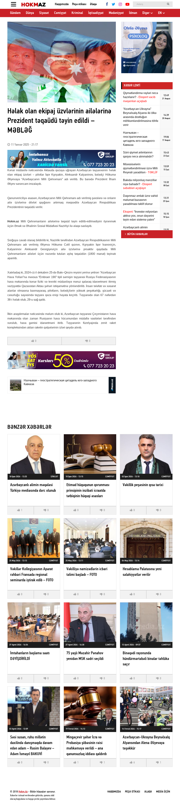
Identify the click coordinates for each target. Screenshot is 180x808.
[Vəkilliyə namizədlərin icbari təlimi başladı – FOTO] (90, 538)
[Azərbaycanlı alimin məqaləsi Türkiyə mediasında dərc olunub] (34, 454)
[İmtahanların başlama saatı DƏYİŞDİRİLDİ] (34, 622)
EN (160, 13)
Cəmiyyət (60, 13)
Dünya (30, 13)
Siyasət (44, 13)
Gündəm (15, 13)
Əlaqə (93, 4)
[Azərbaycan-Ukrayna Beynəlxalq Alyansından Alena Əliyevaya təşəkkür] (146, 706)
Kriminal (77, 13)
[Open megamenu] (13, 4)
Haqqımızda (62, 4)
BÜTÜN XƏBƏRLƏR (137, 234)
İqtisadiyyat (96, 13)
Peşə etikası (79, 4)
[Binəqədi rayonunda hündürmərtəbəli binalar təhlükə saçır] (146, 622)
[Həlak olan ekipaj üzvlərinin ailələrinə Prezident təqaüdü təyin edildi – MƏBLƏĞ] (61, 62)
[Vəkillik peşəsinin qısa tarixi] (146, 454)
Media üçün (163, 791)
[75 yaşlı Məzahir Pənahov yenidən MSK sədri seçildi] (90, 622)
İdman (133, 13)
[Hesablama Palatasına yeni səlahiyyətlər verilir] (146, 538)
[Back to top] (170, 798)
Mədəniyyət (116, 13)
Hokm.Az (23, 791)
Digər (146, 13)
